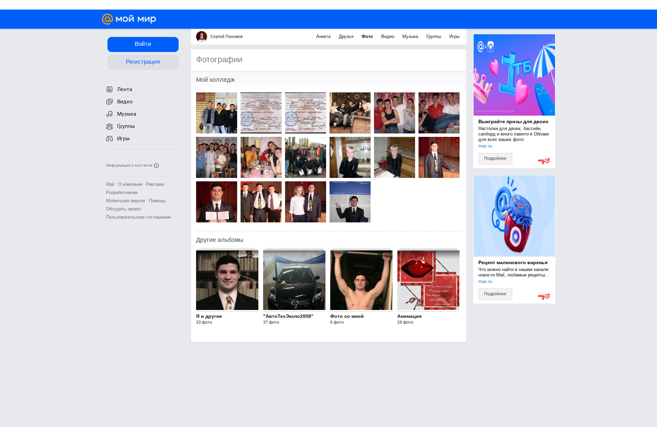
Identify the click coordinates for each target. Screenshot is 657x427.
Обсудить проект (123, 208)
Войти (143, 44)
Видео (388, 36)
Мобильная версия (125, 200)
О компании (130, 184)
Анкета (324, 36)
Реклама (155, 184)
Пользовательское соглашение (138, 217)
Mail (110, 184)
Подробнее (495, 158)
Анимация (409, 316)
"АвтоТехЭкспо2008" (288, 316)
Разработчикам (122, 192)
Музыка (411, 36)
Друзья (347, 36)
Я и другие (209, 316)
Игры (454, 36)
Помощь (157, 200)
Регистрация (143, 62)
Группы (434, 36)
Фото (368, 36)
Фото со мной (347, 316)
